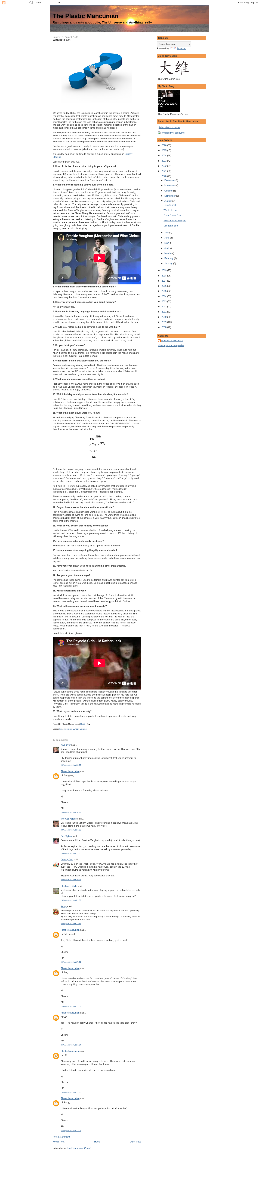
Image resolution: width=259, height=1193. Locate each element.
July (166, 232)
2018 (164, 275)
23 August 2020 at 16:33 (71, 812)
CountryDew (67, 859)
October (168, 190)
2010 (164, 317)
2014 (164, 296)
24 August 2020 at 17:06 (71, 1092)
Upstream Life (171, 225)
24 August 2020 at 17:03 (71, 1006)
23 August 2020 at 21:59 (71, 900)
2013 (164, 301)
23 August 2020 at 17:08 (71, 830)
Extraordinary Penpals (175, 220)
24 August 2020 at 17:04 (71, 1045)
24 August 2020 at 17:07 (71, 1131)
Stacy (64, 906)
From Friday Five (172, 215)
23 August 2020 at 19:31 (71, 880)
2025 (164, 150)
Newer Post (58, 1141)
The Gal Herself (69, 818)
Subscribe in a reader (169, 127)
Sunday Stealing (80, 729)
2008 (164, 327)
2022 (164, 166)
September (170, 196)
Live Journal (170, 205)
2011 (164, 311)
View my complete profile (171, 345)
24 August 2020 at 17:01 (71, 962)
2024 (164, 155)
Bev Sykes (66, 836)
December (169, 180)
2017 (164, 280)
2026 (164, 145)
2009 (164, 322)
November (169, 185)
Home (97, 1141)
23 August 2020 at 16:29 (71, 765)
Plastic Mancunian (70, 771)
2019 (164, 270)
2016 (164, 286)
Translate (181, 48)
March (167, 253)
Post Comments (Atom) (79, 1148)
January (168, 263)
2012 (164, 306)
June (167, 237)
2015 (164, 291)
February (169, 258)
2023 (164, 161)
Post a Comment (61, 1136)
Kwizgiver (65, 745)
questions (67, 729)
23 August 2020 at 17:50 (71, 853)
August (168, 201)
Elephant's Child (69, 886)
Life (60, 729)
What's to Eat (61, 39)
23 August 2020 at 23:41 (71, 924)
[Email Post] (88, 724)
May (166, 242)
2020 (164, 176)
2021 (164, 171)
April (167, 248)
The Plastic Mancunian (85, 15)
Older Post (135, 1141)
